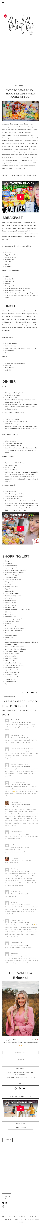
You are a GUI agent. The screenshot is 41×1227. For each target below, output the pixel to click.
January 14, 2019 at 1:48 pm (20, 922)
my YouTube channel (22, 126)
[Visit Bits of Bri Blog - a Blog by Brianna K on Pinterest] (19, 1089)
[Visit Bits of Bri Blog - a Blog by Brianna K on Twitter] (24, 1089)
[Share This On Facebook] (23, 692)
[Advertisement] (20, 59)
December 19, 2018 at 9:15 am (20, 784)
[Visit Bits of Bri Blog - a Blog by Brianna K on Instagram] (15, 1089)
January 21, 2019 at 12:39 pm (20, 945)
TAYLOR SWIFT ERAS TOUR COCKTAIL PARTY (20, 1077)
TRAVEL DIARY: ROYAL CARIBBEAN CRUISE (20, 1072)
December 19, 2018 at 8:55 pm (20, 834)
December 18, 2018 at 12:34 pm (21, 722)
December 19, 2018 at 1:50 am (20, 766)
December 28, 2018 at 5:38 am (20, 893)
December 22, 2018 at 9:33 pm (20, 871)
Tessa (13, 953)
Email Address (20, 1128)
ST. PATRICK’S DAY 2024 (20, 1075)
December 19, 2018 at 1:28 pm (20, 804)
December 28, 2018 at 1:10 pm (20, 904)
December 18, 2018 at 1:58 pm (20, 737)
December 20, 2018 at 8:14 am (20, 847)
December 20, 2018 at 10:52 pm (21, 860)
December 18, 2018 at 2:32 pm (20, 751)
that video (11, 129)
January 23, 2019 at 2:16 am (20, 956)
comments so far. (9, 696)
